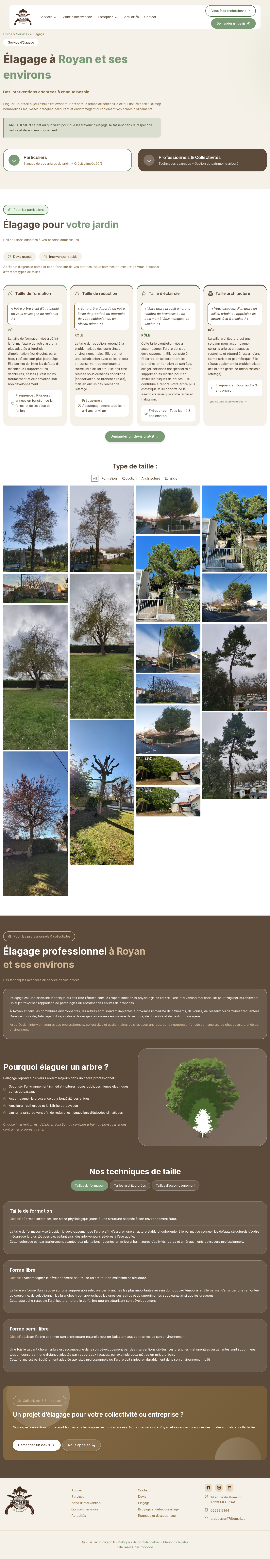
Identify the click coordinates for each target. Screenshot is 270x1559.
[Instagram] (219, 1487)
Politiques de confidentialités (139, 1542)
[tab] (89, 1185)
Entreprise (105, 17)
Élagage (144, 1503)
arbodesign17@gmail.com (229, 1519)
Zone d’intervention (77, 17)
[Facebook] (208, 1487)
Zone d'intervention (86, 1503)
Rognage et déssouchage (157, 1516)
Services (46, 17)
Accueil (76, 1490)
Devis (142, 1497)
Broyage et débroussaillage (158, 1509)
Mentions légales (175, 1542)
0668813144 (220, 1510)
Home (7, 34)
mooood (147, 1547)
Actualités (131, 17)
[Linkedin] (229, 1487)
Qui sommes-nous (85, 1509)
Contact (150, 17)
